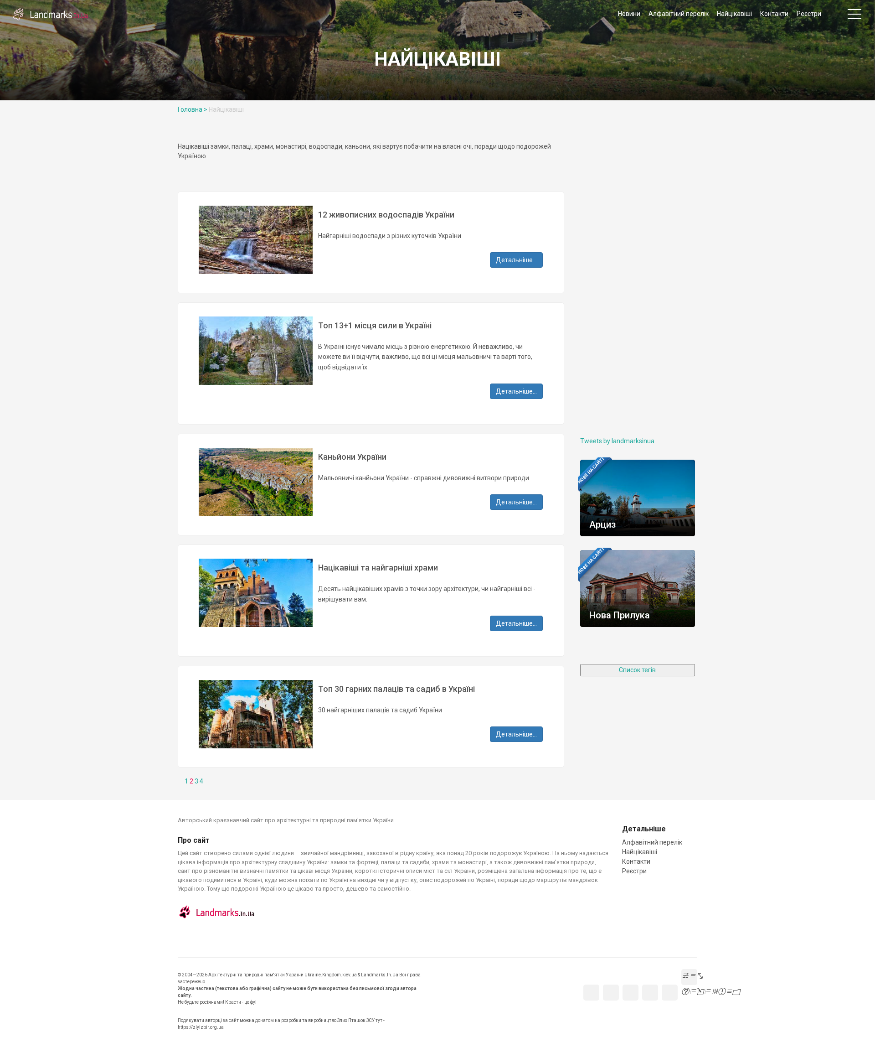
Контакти (774, 13)
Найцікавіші (734, 13)
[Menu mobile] (854, 16)
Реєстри (809, 13)
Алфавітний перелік (679, 13)
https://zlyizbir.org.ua (201, 1027)
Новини (629, 13)
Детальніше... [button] (516, 260)
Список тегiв (637, 670)
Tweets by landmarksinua (617, 441)
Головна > (192, 109)
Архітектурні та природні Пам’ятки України (50, 14)
